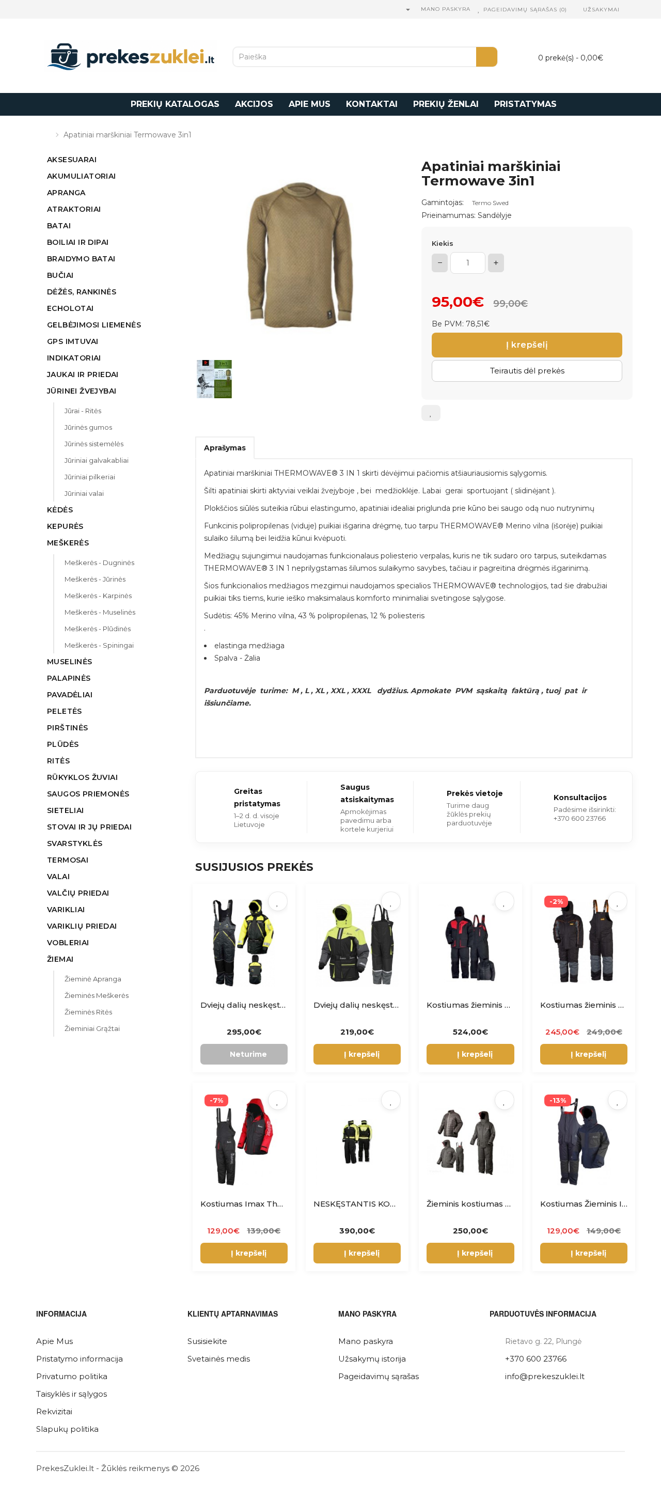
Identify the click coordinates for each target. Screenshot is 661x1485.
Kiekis (442, 243)
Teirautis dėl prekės (527, 371)
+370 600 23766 (535, 1359)
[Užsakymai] (577, 9)
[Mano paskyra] (407, 9)
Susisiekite (207, 1341)
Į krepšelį (527, 345)
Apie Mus (54, 1341)
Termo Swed (490, 203)
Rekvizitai (54, 1411)
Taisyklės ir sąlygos (71, 1394)
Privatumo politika (71, 1376)
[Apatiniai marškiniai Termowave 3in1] (298, 250)
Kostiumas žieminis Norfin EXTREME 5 (503, 1005)
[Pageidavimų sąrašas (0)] (479, 9)
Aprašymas (225, 447)
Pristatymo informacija (79, 1359)
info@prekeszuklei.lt (545, 1376)
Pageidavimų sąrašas (378, 1376)
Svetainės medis (218, 1359)
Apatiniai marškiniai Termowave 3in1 (128, 134)
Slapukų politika (67, 1429)
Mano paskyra (365, 1341)
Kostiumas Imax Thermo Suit (258, 1204)
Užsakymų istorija (372, 1359)
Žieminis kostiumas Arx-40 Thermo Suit (505, 1204)
